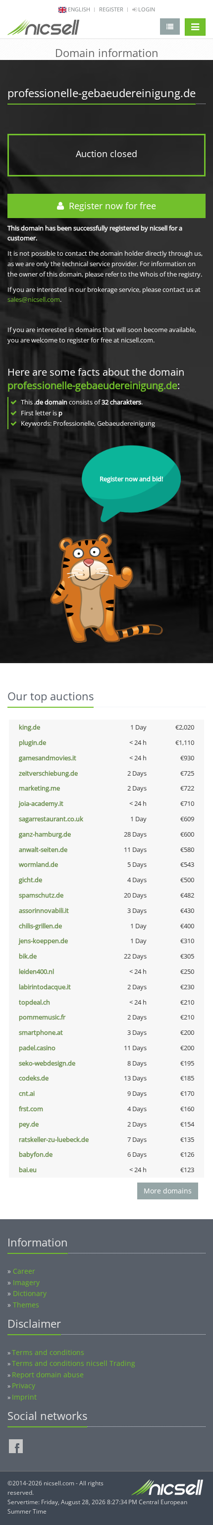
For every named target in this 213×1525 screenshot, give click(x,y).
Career (24, 1271)
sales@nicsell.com (33, 299)
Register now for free (110, 206)
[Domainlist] (170, 26)
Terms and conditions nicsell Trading (73, 1363)
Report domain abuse (48, 1374)
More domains (168, 1190)
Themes (26, 1304)
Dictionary (30, 1293)
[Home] (43, 29)
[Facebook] (16, 1446)
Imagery (26, 1282)
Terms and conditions (48, 1352)
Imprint (24, 1397)
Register (111, 9)
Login (146, 9)
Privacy (23, 1385)
